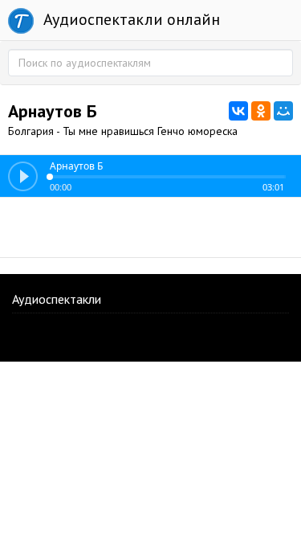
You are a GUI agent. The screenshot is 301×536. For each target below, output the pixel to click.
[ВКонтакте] (238, 111)
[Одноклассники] (260, 111)
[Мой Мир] (283, 111)
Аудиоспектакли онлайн (129, 19)
